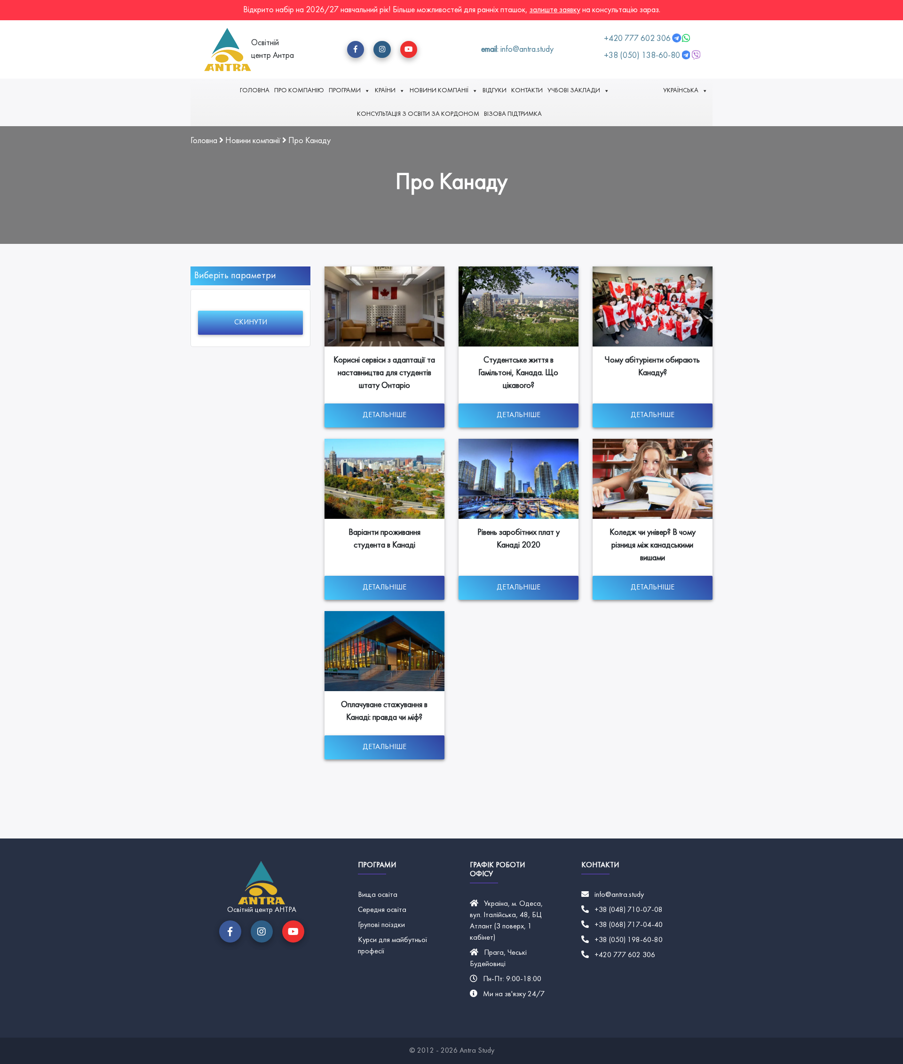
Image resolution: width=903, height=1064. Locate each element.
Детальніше (384, 415)
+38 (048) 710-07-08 (628, 910)
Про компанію (299, 91)
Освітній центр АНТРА (261, 910)
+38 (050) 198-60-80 (628, 940)
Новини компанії (439, 91)
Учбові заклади (573, 91)
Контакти (527, 91)
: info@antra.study (517, 50)
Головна (254, 91)
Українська (680, 91)
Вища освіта (377, 895)
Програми (345, 91)
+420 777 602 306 (638, 39)
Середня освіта (382, 910)
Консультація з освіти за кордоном (418, 114)
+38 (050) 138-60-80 (642, 56)
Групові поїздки (381, 925)
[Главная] (227, 49)
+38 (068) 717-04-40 (628, 925)
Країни (385, 91)
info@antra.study (619, 895)
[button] (355, 49)
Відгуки (495, 91)
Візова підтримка (513, 114)
